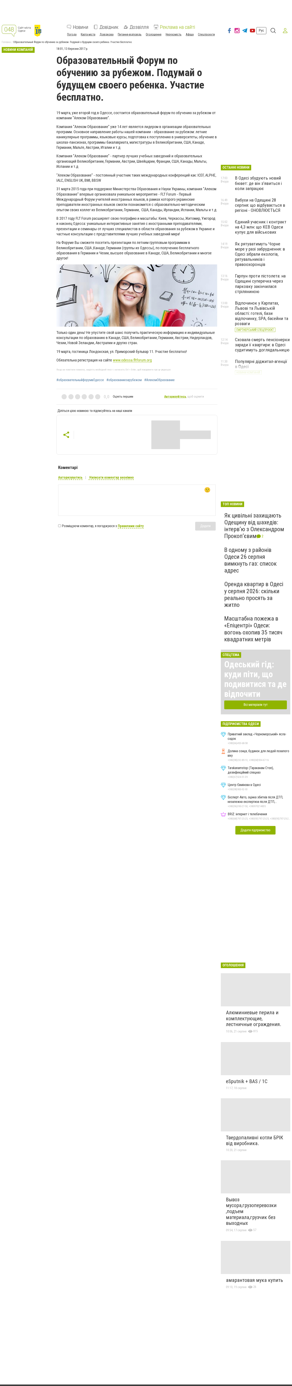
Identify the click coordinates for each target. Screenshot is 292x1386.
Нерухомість (173, 34)
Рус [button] (261, 30)
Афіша (190, 34)
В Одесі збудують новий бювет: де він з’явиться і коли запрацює (258, 183)
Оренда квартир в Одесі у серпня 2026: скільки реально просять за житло (253, 594)
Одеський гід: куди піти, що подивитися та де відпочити (255, 679)
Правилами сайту (131, 526)
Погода (72, 34)
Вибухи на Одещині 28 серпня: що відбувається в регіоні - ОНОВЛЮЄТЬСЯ (260, 205)
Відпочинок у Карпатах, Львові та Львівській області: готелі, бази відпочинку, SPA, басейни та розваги (261, 313)
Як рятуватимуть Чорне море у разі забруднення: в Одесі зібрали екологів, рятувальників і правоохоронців (260, 254)
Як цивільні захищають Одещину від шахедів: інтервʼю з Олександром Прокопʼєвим (254, 526)
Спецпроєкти (206, 34)
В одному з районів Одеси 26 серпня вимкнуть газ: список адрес (250, 560)
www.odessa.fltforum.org (132, 360)
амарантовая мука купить (254, 1280)
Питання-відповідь (130, 34)
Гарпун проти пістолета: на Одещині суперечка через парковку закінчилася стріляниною (260, 283)
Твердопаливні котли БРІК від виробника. (254, 1141)
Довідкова (107, 34)
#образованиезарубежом (124, 380)
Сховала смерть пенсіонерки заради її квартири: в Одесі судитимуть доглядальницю (262, 344)
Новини (80, 27)
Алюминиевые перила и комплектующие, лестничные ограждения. (253, 1018)
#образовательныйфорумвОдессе (80, 380)
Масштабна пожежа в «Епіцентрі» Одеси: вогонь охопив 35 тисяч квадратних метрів (253, 629)
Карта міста (88, 34)
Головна (6, 42)
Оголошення (153, 34)
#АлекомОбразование (159, 380)
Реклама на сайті (177, 27)
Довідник (108, 27)
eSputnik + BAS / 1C (246, 1081)
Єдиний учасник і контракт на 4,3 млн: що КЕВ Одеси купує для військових (260, 227)
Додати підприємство (255, 830)
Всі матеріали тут (255, 705)
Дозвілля (139, 27)
